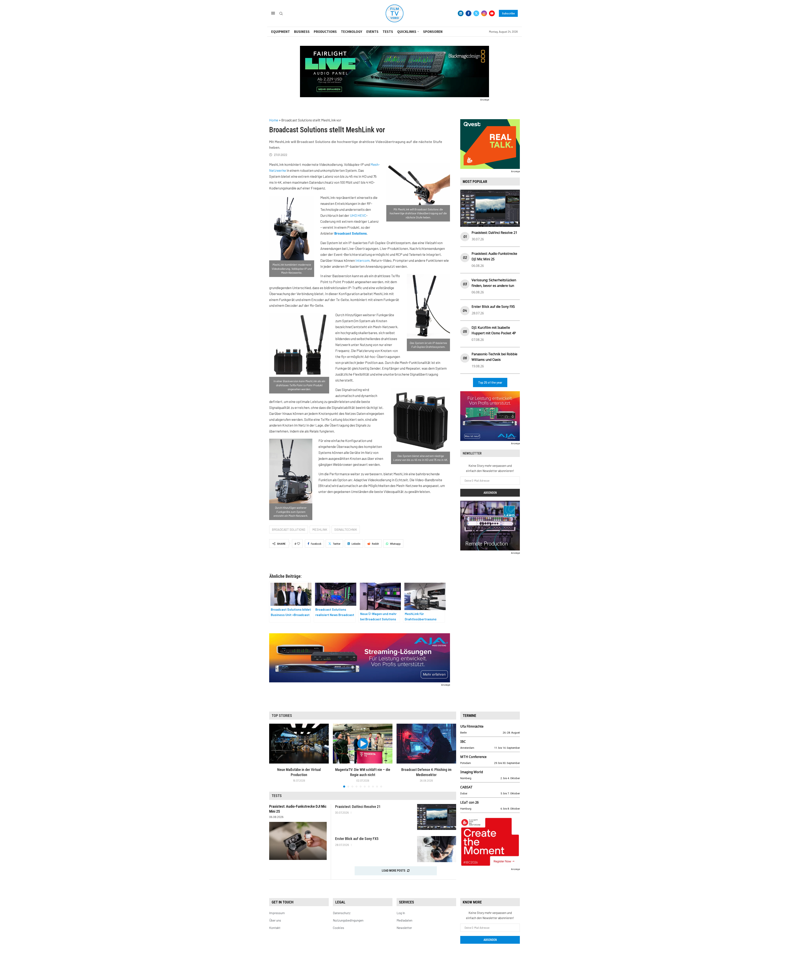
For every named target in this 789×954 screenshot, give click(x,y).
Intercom (362, 260)
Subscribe (508, 13)
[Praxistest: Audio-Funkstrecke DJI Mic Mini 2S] (298, 841)
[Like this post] (298, 543)
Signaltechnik (345, 529)
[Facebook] (468, 13)
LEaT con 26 (469, 802)
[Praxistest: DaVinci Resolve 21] (436, 817)
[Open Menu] (273, 13)
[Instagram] (484, 13)
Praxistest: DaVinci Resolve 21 (494, 232)
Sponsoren (433, 31)
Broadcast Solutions (288, 529)
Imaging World (471, 772)
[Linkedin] (461, 13)
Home (273, 120)
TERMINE (469, 715)
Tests (388, 31)
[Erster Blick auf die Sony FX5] (436, 849)
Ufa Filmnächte (471, 726)
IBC (463, 741)
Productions (325, 31)
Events (372, 31)
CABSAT (466, 787)
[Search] (281, 13)
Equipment (280, 31)
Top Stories (282, 715)
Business (302, 31)
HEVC (362, 215)
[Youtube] (492, 13)
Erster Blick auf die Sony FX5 (493, 306)
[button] (274, 755)
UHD (353, 215)
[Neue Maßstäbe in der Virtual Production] (299, 743)
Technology (351, 31)
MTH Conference (473, 756)
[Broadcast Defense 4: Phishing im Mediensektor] (426, 743)
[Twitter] (476, 13)
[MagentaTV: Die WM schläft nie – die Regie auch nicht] (362, 743)
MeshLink (319, 529)
